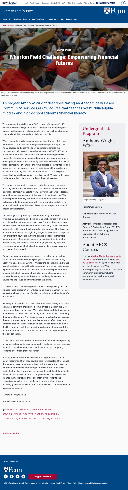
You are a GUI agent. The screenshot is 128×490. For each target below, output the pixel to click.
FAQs (62, 20)
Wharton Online (89, 3)
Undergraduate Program (96, 131)
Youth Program (35, 3)
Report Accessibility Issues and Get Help (93, 483)
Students (44, 419)
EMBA (68, 3)
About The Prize (15, 20)
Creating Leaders (11, 414)
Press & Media (53, 20)
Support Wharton (42, 477)
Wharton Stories (8, 26)
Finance (39, 414)
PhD (73, 3)
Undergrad (46, 3)
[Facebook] (12, 476)
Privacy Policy (72, 483)
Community (11, 410)
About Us (26, 20)
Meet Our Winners (39, 20)
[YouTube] (23, 476)
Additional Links (11, 461)
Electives (28, 414)
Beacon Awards (72, 20)
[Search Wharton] (123, 3)
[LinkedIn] (18, 476)
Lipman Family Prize (57, 483)
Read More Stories (10, 433)
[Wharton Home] (10, 3)
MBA (63, 3)
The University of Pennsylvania (36, 483)
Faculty (26, 3)
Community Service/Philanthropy (37, 410)
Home (4, 20)
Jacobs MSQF (55, 3)
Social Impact (9, 419)
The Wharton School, (16, 483)
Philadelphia (52, 414)
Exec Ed (79, 3)
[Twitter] (6, 476)
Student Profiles (28, 419)
